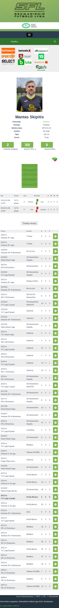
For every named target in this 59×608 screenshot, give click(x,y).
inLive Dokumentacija (24, 597)
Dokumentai (53, 597)
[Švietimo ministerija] (29, 25)
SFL (44, 597)
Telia (31, 209)
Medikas (46, 122)
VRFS (38, 597)
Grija (42, 202)
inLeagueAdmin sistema (9, 606)
